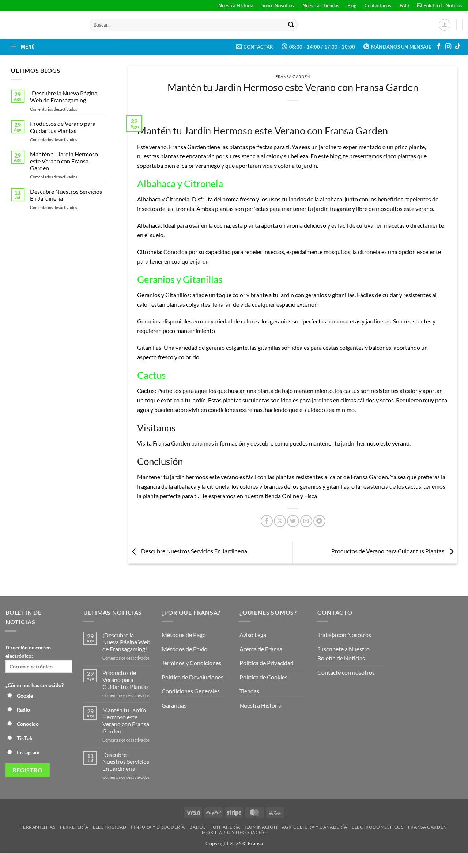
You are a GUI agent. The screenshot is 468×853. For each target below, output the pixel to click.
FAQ (404, 5)
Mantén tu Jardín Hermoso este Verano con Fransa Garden (64, 161)
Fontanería (225, 827)
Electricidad (110, 827)
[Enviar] (291, 25)
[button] (440, 5)
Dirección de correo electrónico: (28, 651)
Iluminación (261, 827)
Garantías (174, 705)
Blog (351, 5)
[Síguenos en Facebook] (439, 46)
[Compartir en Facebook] (267, 521)
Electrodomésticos (377, 827)
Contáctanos (378, 5)
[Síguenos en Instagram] (448, 46)
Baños (197, 827)
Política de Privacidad (266, 662)
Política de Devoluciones (192, 677)
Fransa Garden (292, 76)
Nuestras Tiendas (320, 5)
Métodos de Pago (184, 634)
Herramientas (37, 827)
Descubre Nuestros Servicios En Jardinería (66, 195)
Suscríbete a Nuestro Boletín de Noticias (343, 653)
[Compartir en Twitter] (293, 521)
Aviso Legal (253, 634)
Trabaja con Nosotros (344, 634)
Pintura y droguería (158, 827)
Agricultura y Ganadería (314, 827)
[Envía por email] (306, 521)
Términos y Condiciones (191, 662)
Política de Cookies (263, 677)
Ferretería (74, 827)
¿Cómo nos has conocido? (34, 685)
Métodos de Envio (184, 648)
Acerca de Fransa (260, 648)
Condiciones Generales (191, 690)
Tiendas (249, 690)
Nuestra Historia (235, 5)
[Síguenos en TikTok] (458, 46)
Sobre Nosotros (277, 5)
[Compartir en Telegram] (319, 521)
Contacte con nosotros (346, 672)
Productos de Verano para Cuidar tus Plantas (62, 127)
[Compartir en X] (280, 521)
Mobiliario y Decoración (235, 832)
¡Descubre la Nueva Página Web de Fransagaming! (63, 96)
